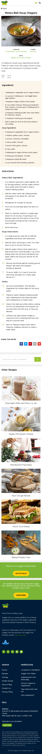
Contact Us (6, 688)
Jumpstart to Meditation (30, 670)
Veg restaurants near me (29, 690)
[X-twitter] (8, 651)
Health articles (7, 681)
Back (5, 8)
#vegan (28, 58)
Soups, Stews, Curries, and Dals (16, 51)
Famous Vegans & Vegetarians (28, 684)
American (33, 51)
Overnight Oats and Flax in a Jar (21, 388)
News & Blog (7, 685)
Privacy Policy (7, 692)
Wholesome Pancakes (21, 450)
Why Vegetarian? (27, 695)
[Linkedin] (17, 651)
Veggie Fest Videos (28, 673)
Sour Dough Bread (21, 481)
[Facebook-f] (3, 651)
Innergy (5, 677)
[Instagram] (12, 651)
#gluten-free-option (18, 58)
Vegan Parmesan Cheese (21, 419)
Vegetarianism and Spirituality (28, 678)
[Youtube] (21, 651)
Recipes (5, 673)
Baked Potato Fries (21, 542)
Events (4, 670)
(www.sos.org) (20, 635)
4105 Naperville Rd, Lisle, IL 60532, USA (17, 716)
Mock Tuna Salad (21, 512)
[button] (36, 3)
